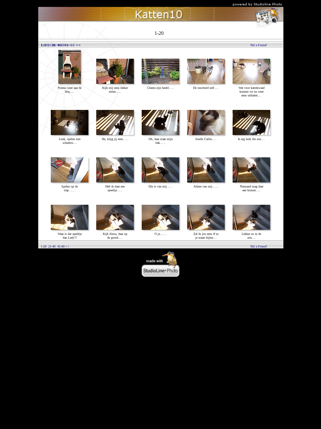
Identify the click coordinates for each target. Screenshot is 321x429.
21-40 (51, 45)
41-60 (61, 45)
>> (67, 45)
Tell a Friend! (258, 45)
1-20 (43, 45)
